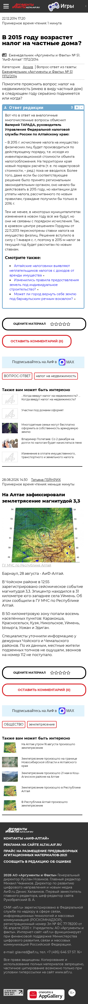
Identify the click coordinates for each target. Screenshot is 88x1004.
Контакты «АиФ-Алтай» (26, 838)
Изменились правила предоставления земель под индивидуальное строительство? (44, 285)
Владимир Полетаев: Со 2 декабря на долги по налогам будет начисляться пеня (51, 440)
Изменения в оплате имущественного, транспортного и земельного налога (48, 455)
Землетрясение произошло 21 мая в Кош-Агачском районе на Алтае (50, 774)
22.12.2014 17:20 (13, 18)
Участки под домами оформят (42, 410)
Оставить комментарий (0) (37, 341)
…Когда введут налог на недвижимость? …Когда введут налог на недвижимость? (50, 397)
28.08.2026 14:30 (15, 480)
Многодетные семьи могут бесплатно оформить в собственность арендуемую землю (49, 428)
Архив (28, 67)
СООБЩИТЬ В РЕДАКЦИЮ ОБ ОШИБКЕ (37, 862)
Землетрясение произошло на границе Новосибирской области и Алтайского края (49, 762)
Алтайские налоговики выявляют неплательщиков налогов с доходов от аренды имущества (41, 270)
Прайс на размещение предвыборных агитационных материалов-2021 (41, 853)
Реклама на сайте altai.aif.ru (33, 845)
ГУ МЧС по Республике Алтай (26, 565)
